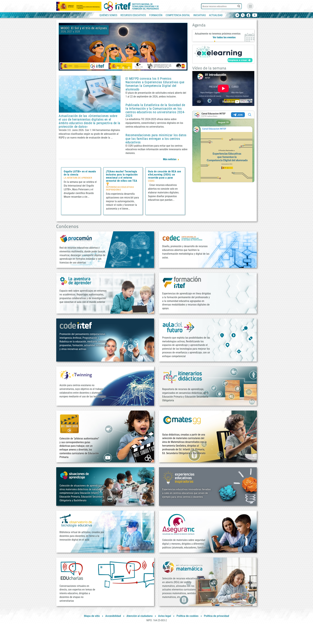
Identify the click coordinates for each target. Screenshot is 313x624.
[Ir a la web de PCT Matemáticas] (182, 566)
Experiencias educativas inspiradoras (120, 188)
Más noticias (169, 159)
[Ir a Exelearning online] (223, 54)
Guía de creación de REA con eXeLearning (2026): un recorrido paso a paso (164, 174)
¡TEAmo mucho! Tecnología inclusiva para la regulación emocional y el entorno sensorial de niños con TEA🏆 (122, 177)
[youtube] (255, 15)
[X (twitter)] (243, 15)
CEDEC (151, 181)
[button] (118, 67)
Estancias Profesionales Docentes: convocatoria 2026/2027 (141, 30)
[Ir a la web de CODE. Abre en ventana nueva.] (76, 325)
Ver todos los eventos (224, 37)
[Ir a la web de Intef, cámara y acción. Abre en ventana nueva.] (69, 423)
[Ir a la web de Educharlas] (72, 570)
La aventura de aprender (78, 178)
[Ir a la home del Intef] (131, 6)
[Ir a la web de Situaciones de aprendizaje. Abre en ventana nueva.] (75, 475)
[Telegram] (237, 15)
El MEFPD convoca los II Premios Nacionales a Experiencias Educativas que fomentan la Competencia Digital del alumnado (155, 84)
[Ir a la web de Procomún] (76, 238)
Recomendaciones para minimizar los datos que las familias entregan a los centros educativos (156, 138)
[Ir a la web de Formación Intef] (181, 282)
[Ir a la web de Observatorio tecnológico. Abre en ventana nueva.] (76, 520)
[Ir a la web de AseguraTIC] (178, 524)
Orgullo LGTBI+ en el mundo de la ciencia (80, 173)
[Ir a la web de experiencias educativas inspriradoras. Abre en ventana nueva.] (178, 477)
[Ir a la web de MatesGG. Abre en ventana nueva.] (181, 421)
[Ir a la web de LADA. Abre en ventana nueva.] (76, 280)
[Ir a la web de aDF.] (178, 327)
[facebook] (248, 15)
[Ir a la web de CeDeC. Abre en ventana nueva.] (182, 237)
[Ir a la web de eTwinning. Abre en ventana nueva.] (76, 374)
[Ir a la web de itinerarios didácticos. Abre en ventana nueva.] (182, 376)
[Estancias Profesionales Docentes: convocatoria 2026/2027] (123, 46)
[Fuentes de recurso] (250, 6)
